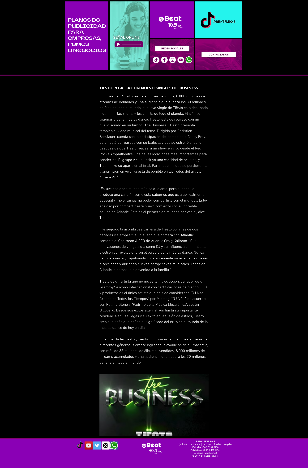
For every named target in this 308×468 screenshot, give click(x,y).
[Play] (118, 44)
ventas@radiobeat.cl (205, 453)
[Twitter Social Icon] (97, 445)
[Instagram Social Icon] (106, 445)
